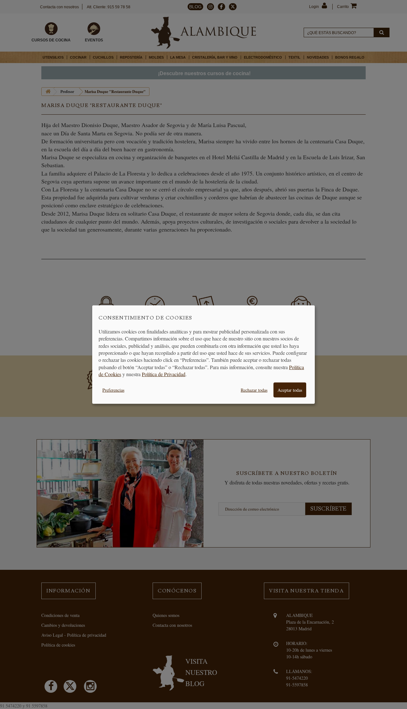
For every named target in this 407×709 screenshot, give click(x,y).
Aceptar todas (290, 390)
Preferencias (113, 390)
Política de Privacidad (163, 374)
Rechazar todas (254, 390)
